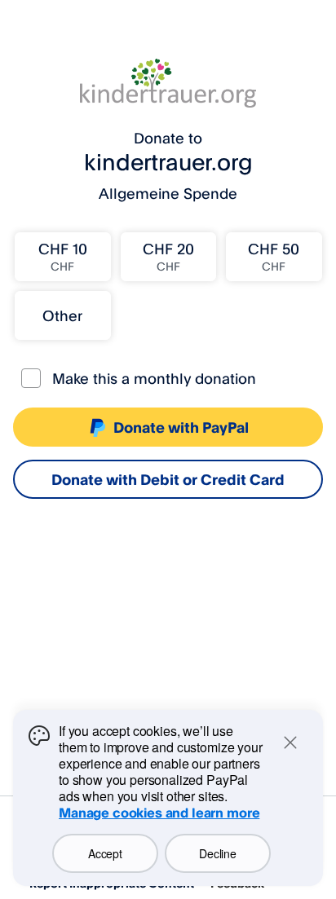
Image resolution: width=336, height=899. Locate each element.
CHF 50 (273, 256)
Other (62, 315)
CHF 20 (168, 256)
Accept (105, 853)
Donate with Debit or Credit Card (168, 479)
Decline (217, 853)
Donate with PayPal (181, 427)
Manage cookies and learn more (159, 812)
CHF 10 (62, 256)
